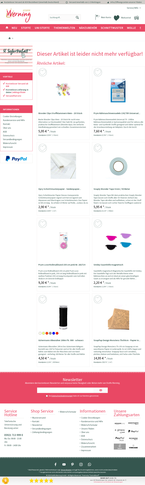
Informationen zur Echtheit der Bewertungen (108, 482)
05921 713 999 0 (13, 435)
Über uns (7, 127)
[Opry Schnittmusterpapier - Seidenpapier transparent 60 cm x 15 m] (63, 166)
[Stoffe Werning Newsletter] (16, 56)
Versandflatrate (13, 95)
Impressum (8, 147)
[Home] (7, 28)
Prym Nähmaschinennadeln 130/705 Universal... (117, 113)
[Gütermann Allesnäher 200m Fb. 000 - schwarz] (63, 317)
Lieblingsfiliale (18, 92)
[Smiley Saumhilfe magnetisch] (118, 242)
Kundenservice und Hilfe (14, 120)
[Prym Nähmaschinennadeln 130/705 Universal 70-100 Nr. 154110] (118, 90)
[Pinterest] (72, 464)
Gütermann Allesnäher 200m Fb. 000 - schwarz (61, 340)
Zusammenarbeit (88, 446)
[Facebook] (55, 464)
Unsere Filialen (87, 428)
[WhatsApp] (89, 464)
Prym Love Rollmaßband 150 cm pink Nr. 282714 (61, 264)
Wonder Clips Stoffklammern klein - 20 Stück (60, 113)
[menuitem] (133, 8)
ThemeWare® (94, 475)
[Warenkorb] (136, 17)
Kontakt (6, 124)
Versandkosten (66, 470)
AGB (5, 131)
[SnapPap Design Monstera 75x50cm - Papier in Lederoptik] (118, 317)
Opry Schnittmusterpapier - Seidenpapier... (59, 188)
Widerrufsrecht (10, 143)
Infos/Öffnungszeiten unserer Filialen (126, 2)
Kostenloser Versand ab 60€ (17, 84)
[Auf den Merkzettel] (43, 73)
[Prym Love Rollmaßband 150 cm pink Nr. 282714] (63, 242)
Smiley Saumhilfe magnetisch (108, 264)
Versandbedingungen (12, 139)
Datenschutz (9, 135)
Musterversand (39, 417)
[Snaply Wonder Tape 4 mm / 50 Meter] (118, 166)
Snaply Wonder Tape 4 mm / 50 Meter (112, 188)
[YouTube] (64, 464)
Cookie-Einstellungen (12, 116)
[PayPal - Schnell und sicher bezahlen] (16, 158)
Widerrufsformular (68, 411)
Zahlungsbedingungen (42, 432)
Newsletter (37, 425)
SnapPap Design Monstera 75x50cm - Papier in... (117, 340)
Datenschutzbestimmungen (62, 396)
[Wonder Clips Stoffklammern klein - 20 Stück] (63, 90)
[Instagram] (81, 464)
